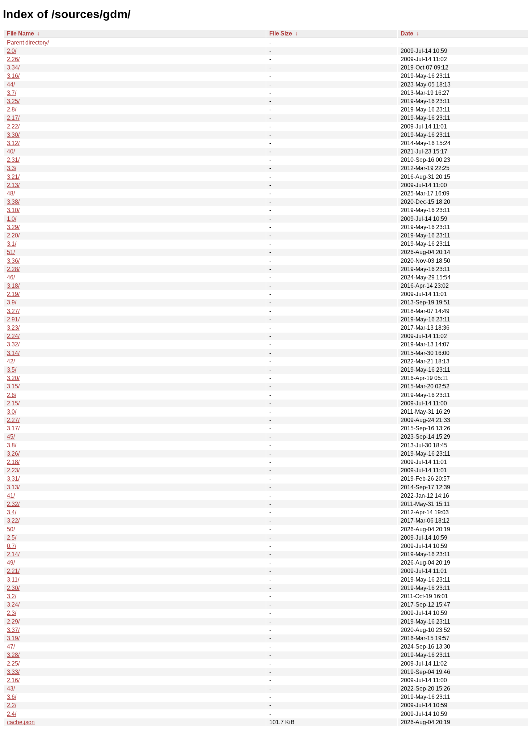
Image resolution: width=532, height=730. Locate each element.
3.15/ (13, 386)
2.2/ (11, 705)
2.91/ (13, 319)
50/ (11, 529)
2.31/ (13, 160)
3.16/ (13, 76)
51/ (11, 252)
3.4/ (11, 512)
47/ (11, 647)
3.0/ (11, 412)
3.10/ (13, 210)
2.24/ (13, 336)
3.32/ (13, 344)
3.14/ (13, 353)
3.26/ (13, 454)
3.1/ (11, 244)
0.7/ (11, 546)
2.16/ (13, 680)
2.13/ (13, 185)
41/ (11, 496)
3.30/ (13, 135)
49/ (11, 563)
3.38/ (13, 202)
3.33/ (13, 672)
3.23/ (13, 328)
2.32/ (13, 504)
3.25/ (13, 101)
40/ (11, 151)
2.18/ (13, 462)
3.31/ (13, 479)
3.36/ (13, 261)
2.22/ (13, 126)
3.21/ (13, 177)
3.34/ (13, 67)
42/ (11, 361)
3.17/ (13, 428)
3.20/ (13, 378)
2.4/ (11, 714)
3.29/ (13, 227)
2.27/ (13, 420)
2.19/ (13, 294)
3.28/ (13, 655)
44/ (11, 84)
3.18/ (13, 286)
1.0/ (11, 219)
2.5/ (11, 538)
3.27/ (13, 311)
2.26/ (13, 59)
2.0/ (11, 51)
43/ (11, 688)
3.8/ (11, 445)
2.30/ (13, 588)
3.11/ (13, 580)
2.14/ (13, 554)
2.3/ (11, 613)
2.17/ (13, 118)
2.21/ (13, 571)
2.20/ (13, 235)
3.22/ (13, 521)
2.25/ (13, 664)
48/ (11, 193)
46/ (11, 277)
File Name (20, 33)
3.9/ (11, 302)
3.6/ (11, 697)
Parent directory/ (28, 42)
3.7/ (11, 93)
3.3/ (11, 168)
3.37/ (13, 630)
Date (407, 33)
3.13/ (13, 487)
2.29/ (13, 622)
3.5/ (11, 370)
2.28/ (13, 269)
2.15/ (13, 403)
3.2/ (11, 596)
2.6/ (11, 395)
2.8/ (11, 109)
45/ (11, 437)
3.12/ (13, 143)
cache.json (21, 722)
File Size (280, 33)
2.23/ (13, 470)
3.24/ (13, 605)
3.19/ (13, 638)
